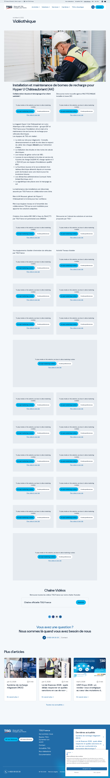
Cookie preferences (43, 111)
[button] (70, 752)
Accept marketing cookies (25, 111)
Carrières (65, 7)
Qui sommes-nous (46, 734)
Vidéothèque (87, 1)
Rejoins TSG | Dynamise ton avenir (44, 739)
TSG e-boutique (78, 7)
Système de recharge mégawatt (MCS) (88, 737)
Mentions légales (53, 772)
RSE (93, 1)
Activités (35, 7)
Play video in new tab (33, 115)
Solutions (45, 7)
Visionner (81, 602)
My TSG (97, 1)
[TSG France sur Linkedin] (101, 1)
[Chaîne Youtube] (104, 1)
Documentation (45, 754)
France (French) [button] (27, 739)
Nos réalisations (69, 1)
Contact (99, 7)
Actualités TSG (78, 1)
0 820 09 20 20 (53, 637)
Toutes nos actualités (54, 705)
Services (55, 7)
